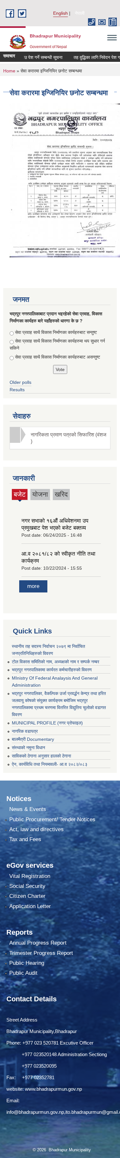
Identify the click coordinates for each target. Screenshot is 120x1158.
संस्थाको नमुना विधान (28, 747)
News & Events (27, 809)
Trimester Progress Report (41, 953)
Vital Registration (29, 876)
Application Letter (30, 906)
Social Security (27, 886)
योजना (40, 494)
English (60, 13)
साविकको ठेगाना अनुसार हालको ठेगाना (41, 755)
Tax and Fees (25, 839)
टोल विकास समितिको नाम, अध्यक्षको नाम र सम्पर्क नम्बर (55, 661)
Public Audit (23, 973)
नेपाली (79, 13)
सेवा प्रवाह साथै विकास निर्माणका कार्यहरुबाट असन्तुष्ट (57, 357)
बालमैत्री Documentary (33, 739)
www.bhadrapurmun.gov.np (53, 1089)
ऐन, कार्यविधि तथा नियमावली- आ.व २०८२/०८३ (49, 764)
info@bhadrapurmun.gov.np (35, 1112)
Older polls (20, 382)
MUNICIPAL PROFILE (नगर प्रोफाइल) (47, 722)
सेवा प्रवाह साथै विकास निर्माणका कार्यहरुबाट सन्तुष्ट (56, 332)
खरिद (61, 494)
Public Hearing (26, 963)
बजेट (20, 495)
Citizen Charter (27, 896)
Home (9, 70)
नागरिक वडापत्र (25, 731)
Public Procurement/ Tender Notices (52, 819)
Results (17, 389)
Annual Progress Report (38, 943)
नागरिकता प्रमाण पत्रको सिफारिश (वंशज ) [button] (68, 438)
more (33, 586)
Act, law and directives (36, 829)
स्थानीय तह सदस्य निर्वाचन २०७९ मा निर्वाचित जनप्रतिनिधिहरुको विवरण (48, 650)
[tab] (60, 438)
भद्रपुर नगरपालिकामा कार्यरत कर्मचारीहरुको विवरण (52, 669)
